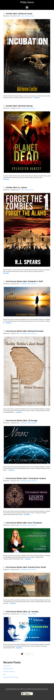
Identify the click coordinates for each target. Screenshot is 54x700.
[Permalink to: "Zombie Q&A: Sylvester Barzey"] (27, 142)
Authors (23, 16)
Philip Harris (27, 2)
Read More (37, 97)
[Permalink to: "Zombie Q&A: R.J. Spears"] (27, 230)
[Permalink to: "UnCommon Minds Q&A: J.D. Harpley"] (27, 629)
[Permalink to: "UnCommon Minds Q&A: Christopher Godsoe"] (27, 496)
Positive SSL (27, 691)
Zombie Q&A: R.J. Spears (16, 187)
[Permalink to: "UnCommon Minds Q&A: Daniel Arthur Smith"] (27, 585)
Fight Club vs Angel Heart (9, 671)
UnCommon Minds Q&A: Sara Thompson (24, 522)
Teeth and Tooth (6, 666)
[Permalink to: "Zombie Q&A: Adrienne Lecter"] (27, 56)
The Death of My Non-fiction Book (10, 677)
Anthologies (24, 283)
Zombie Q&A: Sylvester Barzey (19, 105)
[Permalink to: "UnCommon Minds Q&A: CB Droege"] (27, 445)
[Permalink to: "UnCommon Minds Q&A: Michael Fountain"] (27, 371)
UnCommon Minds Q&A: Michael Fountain (25, 331)
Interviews (31, 16)
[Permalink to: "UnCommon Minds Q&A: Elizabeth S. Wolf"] (27, 301)
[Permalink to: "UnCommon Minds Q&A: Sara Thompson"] (27, 540)
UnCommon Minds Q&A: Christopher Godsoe (26, 478)
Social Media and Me (8, 668)
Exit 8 (4, 674)
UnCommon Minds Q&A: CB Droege (21, 420)
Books (27, 16)
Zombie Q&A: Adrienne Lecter (19, 13)
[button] (27, 7)
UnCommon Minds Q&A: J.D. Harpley (22, 611)
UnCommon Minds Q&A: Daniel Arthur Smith (26, 567)
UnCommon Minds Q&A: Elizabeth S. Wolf (24, 281)
